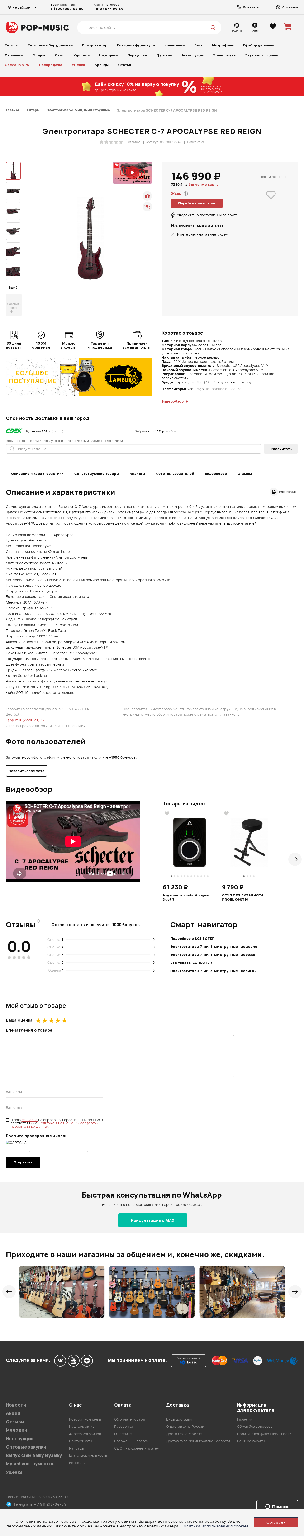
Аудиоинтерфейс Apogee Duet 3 (186, 897)
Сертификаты (80, 1441)
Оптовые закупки (26, 1447)
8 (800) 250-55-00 (67, 9)
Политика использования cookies (215, 1526)
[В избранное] (271, 202)
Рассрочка (123, 1426)
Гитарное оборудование (50, 45)
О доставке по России (185, 1426)
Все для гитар (95, 45)
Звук (198, 45)
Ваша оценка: (20, 1020)
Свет (59, 55)
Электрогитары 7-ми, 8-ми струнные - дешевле (213, 946)
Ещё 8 (13, 288)
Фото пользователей (175, 473)
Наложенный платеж (131, 1441)
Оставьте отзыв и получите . (96, 924)
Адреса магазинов (85, 1433)
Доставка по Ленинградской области (198, 1441)
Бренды (102, 65)
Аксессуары (193, 55)
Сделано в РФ (17, 65)
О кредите (123, 1433)
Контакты (77, 1462)
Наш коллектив (82, 1426)
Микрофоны (223, 45)
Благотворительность (88, 1455)
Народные (108, 55)
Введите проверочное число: (36, 1135)
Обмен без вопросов (255, 1426)
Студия (38, 55)
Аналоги (137, 473)
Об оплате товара (129, 1419)
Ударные (81, 55)
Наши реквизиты (251, 1441)
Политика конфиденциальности (264, 1433)
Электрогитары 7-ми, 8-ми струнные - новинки (213, 970)
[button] (295, 859)
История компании (85, 1419)
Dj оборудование (258, 45)
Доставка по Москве (184, 1433)
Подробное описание (223, 389)
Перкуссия (137, 55)
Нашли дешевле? (274, 176)
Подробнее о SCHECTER (192, 938)
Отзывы (245, 473)
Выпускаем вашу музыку (34, 1456)
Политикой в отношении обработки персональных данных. (54, 1125)
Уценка (78, 65)
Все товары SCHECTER (191, 962)
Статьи (124, 65)
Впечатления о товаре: (30, 1030)
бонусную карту (203, 184)
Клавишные (174, 45)
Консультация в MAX (153, 1220)
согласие (30, 1120)
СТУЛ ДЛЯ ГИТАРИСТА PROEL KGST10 (243, 897)
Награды (76, 1448)
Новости (16, 1405)
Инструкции (20, 1439)
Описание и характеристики (37, 473)
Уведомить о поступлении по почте (207, 215)
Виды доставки (179, 1419)
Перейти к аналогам (197, 203)
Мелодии (16, 1430)
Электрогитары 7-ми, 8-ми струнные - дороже (212, 954)
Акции (13, 1413)
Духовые (164, 55)
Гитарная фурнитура (136, 45)
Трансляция (224, 55)
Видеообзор (216, 473)
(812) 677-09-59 (108, 9)
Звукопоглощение (261, 55)
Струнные (14, 55)
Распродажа (50, 65)
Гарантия (245, 1419)
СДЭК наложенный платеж (136, 1448)
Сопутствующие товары (96, 473)
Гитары (11, 45)
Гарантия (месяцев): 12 (25, 720)
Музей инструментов (30, 1464)
